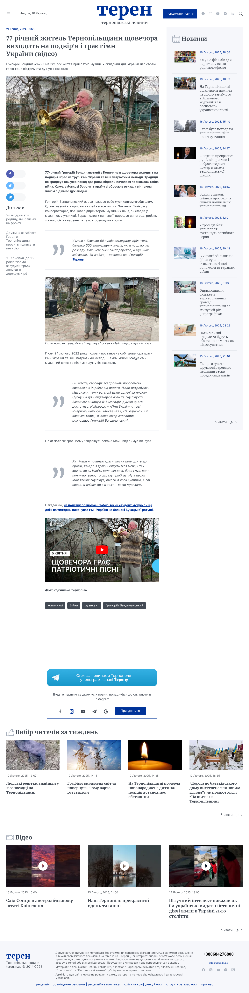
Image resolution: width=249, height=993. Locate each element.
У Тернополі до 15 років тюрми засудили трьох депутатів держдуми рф (20, 265)
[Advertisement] (21, 336)
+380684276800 (218, 954)
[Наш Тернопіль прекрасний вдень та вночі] (124, 866)
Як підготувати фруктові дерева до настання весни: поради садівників (215, 369)
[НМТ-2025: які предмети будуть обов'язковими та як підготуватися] (185, 335)
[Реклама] (102, 677)
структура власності (182, 984)
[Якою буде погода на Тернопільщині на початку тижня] (185, 129)
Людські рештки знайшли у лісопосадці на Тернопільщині (32, 788)
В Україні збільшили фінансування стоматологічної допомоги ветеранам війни (217, 263)
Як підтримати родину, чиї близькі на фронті (21, 219)
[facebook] (203, 13)
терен (18, 956)
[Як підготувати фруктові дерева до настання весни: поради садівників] (185, 365)
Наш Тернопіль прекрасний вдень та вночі (118, 903)
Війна (74, 605)
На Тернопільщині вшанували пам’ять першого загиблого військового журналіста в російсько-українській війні (216, 98)
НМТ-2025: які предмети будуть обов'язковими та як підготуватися (217, 338)
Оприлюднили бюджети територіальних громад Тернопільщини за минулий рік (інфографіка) (215, 302)
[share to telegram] (16, 197)
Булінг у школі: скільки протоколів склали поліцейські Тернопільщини (215, 200)
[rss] (232, 13)
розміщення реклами (69, 984)
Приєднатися (130, 710)
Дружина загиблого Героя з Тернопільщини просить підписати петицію (21, 240)
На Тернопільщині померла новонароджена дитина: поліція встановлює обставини (154, 790)
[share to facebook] (16, 174)
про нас (207, 984)
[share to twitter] (16, 185)
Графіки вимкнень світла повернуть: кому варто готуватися (91, 788)
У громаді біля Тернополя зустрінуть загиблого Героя (217, 231)
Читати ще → (226, 422)
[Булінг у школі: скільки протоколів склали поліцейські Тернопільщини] (185, 196)
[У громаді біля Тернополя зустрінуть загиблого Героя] (185, 227)
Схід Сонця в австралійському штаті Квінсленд (39, 903)
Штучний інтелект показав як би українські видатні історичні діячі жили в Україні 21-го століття (204, 908)
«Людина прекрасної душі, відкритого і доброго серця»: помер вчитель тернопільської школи (216, 165)
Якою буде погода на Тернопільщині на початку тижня (216, 133)
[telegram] (225, 13)
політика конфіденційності (143, 984)
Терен (124, 9)
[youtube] (217, 13)
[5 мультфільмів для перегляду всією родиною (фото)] (185, 60)
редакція (43, 984)
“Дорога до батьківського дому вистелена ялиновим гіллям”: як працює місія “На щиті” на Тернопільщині (214, 792)
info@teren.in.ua (218, 962)
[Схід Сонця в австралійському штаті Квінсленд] (43, 866)
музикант (91, 605)
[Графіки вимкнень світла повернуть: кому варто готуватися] (94, 755)
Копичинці (55, 605)
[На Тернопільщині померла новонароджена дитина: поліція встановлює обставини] (155, 755)
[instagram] (210, 13)
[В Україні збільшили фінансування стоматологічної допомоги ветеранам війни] (185, 260)
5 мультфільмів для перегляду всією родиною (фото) (216, 63)
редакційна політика (104, 984)
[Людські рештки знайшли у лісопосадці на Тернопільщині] (33, 755)
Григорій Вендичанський (124, 605)
